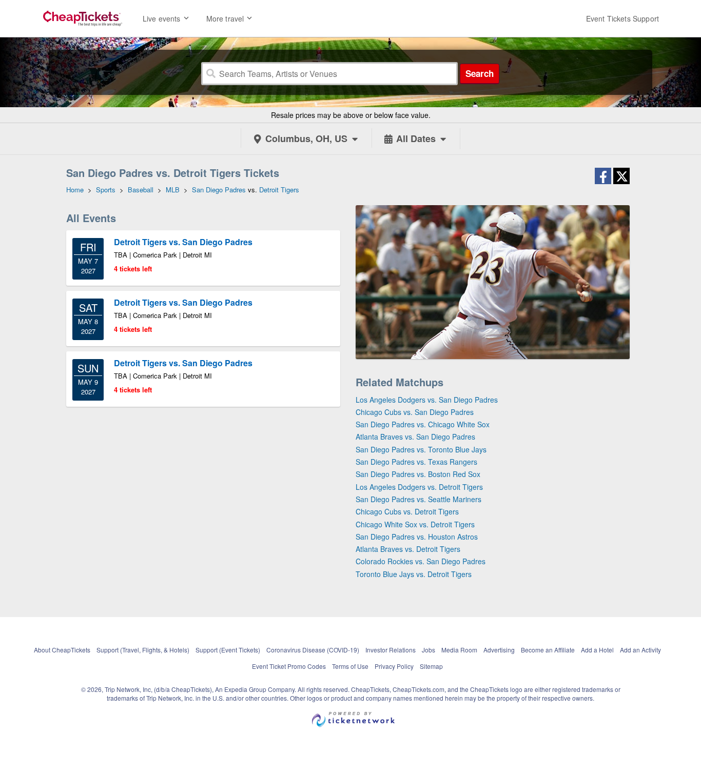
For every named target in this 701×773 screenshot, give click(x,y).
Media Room (459, 649)
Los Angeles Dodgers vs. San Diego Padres (427, 399)
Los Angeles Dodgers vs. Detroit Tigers (419, 487)
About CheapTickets (62, 649)
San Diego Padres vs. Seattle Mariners (418, 499)
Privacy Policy (394, 666)
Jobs (428, 649)
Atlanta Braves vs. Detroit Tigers (408, 549)
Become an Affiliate (548, 649)
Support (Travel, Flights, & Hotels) (142, 649)
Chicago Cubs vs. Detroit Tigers (407, 511)
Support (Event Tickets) (228, 649)
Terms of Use (350, 666)
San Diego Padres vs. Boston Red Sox (418, 474)
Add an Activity (640, 649)
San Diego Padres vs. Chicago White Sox (423, 424)
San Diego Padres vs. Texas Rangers (416, 462)
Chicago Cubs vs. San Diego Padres (415, 412)
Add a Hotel (597, 649)
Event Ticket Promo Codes (289, 666)
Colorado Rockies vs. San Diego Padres (420, 561)
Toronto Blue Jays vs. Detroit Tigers (414, 574)
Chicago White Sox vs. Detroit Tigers (415, 524)
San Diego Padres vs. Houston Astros (417, 536)
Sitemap (431, 666)
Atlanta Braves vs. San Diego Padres (415, 436)
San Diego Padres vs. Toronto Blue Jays (421, 449)
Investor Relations (390, 649)
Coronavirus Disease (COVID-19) (312, 649)
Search (479, 73)
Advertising (499, 649)
